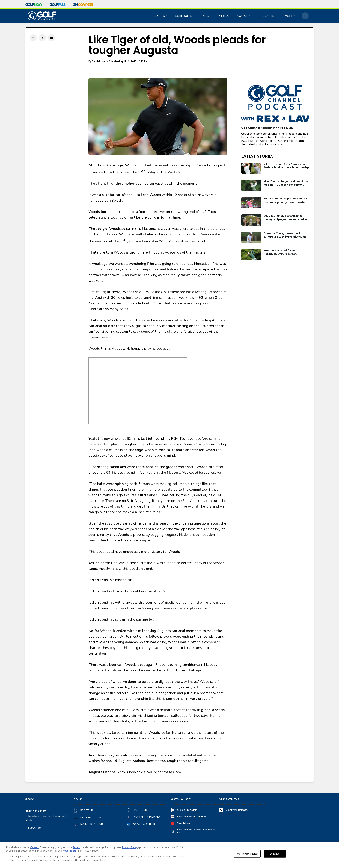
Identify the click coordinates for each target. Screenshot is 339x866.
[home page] (42, 15)
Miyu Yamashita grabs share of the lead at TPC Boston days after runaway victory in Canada (286, 183)
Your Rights (69, 850)
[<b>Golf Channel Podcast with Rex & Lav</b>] (275, 104)
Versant (34, 847)
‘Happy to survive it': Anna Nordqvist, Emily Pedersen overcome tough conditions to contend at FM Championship (283, 252)
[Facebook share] (33, 37)
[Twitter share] (42, 37)
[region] (169, 854)
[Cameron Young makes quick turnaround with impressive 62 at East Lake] (251, 237)
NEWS (207, 16)
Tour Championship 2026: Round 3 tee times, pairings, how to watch (285, 200)
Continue (275, 853)
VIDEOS (224, 16)
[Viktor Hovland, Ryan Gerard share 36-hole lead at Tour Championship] (251, 168)
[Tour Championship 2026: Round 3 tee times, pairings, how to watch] (251, 202)
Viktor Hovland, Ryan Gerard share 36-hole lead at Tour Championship (286, 166)
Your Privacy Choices (247, 853)
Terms (76, 847)
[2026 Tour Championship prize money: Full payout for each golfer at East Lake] (251, 220)
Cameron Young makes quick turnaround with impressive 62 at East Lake (285, 235)
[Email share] (51, 37)
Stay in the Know (35, 811)
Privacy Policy (130, 847)
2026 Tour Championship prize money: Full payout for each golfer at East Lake (285, 217)
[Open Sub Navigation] (167, 16)
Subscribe (34, 828)
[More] (305, 15)
